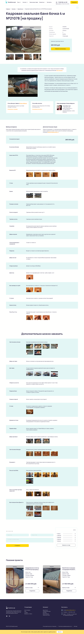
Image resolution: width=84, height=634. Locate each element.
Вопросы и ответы (28, 613)
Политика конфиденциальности (65, 626)
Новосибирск (23, 103)
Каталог (25, 2)
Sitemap (75, 626)
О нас (18, 2)
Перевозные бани (47, 611)
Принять (60, 631)
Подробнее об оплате (37, 109)
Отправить (17, 545)
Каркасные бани (46, 615)
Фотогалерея (27, 610)
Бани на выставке (34, 2)
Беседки (44, 612)
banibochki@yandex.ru (53, 132)
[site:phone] (59, 70)
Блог (25, 611)
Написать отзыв (66, 545)
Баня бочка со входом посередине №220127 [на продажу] (68, 569)
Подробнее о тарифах (13, 109)
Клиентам (41, 2)
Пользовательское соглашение (49, 626)
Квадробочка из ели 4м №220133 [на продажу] (32, 568)
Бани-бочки (45, 610)
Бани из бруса (46, 613)
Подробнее (32, 590)
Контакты (49, 2)
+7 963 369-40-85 (62, 2)
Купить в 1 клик (28, 587)
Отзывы (26, 612)
